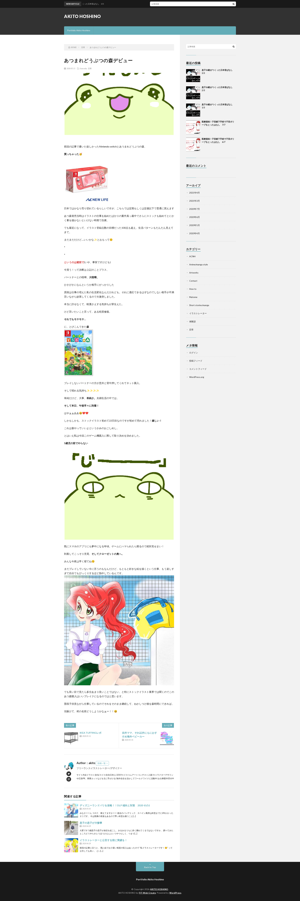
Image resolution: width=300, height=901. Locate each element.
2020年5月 (194, 225)
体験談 (192, 321)
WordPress (175, 893)
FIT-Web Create (147, 893)
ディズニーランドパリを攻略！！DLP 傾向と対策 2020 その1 (115, 805)
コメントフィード (198, 369)
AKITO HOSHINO (82, 16)
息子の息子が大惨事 (91, 822)
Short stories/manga (199, 305)
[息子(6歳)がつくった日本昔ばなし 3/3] (193, 76)
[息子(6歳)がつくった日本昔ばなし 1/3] (193, 110)
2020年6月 (194, 217)
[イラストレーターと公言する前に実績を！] (71, 845)
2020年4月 (194, 233)
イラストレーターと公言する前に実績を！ (103, 840)
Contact (193, 280)
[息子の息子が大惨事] (71, 828)
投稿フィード (195, 360)
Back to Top (150, 867)
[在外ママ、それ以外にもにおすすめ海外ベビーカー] (167, 738)
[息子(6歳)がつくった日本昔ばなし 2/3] (193, 93)
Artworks (83, 68)
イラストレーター (198, 313)
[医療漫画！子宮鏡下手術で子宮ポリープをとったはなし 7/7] (193, 127)
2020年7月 (194, 209)
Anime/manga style (198, 264)
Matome (193, 297)
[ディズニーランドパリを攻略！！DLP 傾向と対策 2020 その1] (71, 810)
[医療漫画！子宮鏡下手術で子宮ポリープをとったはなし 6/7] (193, 144)
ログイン (193, 352)
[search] (233, 4)
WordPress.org (196, 377)
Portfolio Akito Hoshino (78, 30)
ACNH (192, 256)
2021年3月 (194, 200)
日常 (90, 68)
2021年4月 (194, 192)
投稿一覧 (102, 763)
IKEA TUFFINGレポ (90, 732)
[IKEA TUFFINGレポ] (71, 738)
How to (192, 289)
